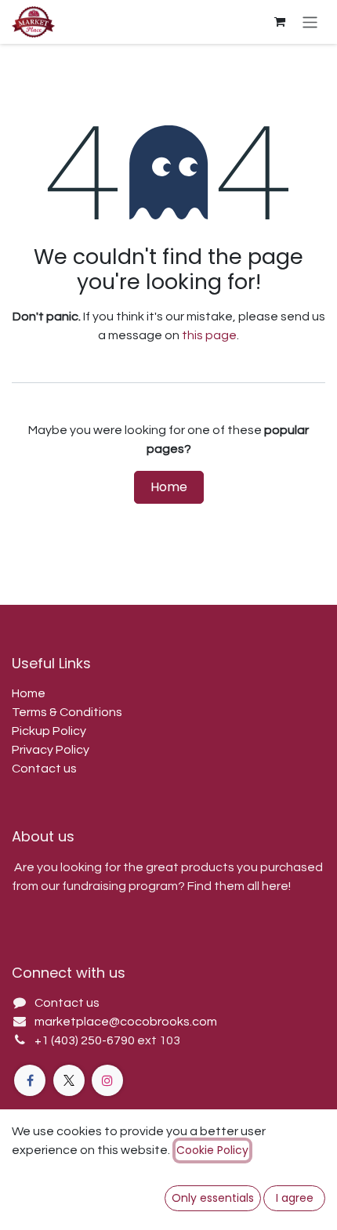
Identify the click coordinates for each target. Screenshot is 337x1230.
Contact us (44, 768)
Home (168, 487)
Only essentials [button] (213, 1198)
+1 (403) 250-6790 (85, 1040)
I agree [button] (294, 1198)
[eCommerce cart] (280, 22)
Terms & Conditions (67, 712)
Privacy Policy (50, 749)
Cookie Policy (212, 1150)
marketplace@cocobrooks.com (125, 1021)
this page (209, 335)
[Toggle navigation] (310, 21)
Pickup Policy (49, 731)
